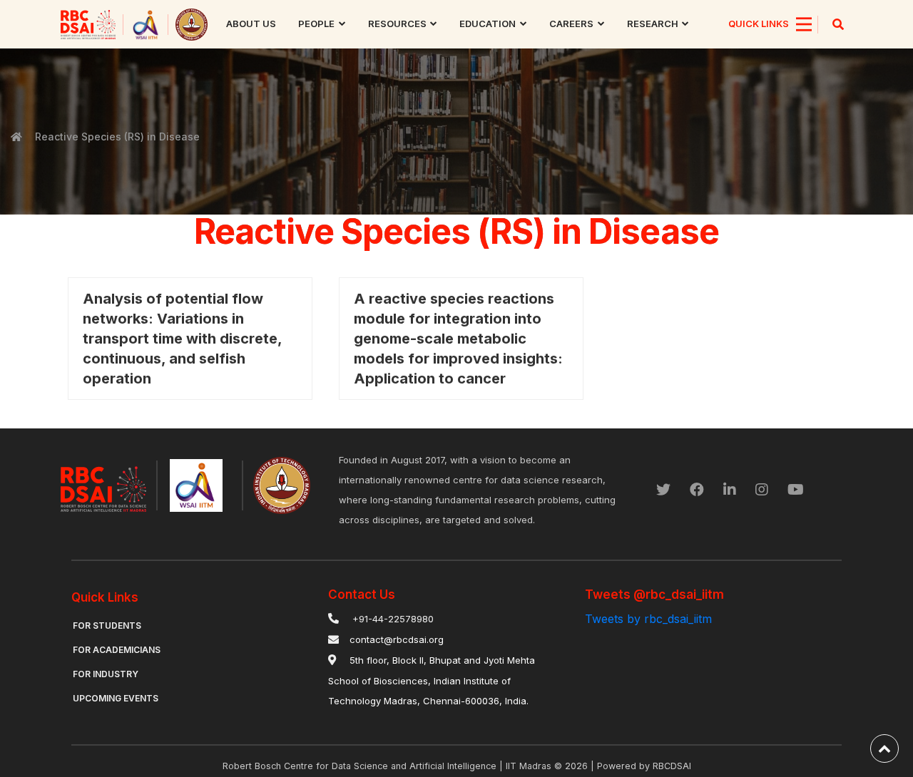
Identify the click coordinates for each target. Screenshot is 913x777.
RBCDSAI (672, 766)
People (316, 23)
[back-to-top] (884, 748)
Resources (397, 23)
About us (251, 23)
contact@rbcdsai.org (397, 639)
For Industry (105, 674)
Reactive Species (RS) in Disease (117, 136)
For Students (107, 625)
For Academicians (116, 649)
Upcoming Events (115, 698)
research (652, 23)
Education (487, 23)
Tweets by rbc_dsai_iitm (648, 619)
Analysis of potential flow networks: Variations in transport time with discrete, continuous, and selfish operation (182, 338)
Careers (571, 23)
